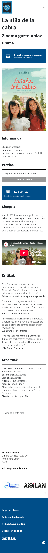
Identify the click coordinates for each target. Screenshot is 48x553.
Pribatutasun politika (13, 523)
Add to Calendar (23, 179)
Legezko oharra (10, 510)
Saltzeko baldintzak (13, 516)
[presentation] (41, 492)
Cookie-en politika (12, 530)
